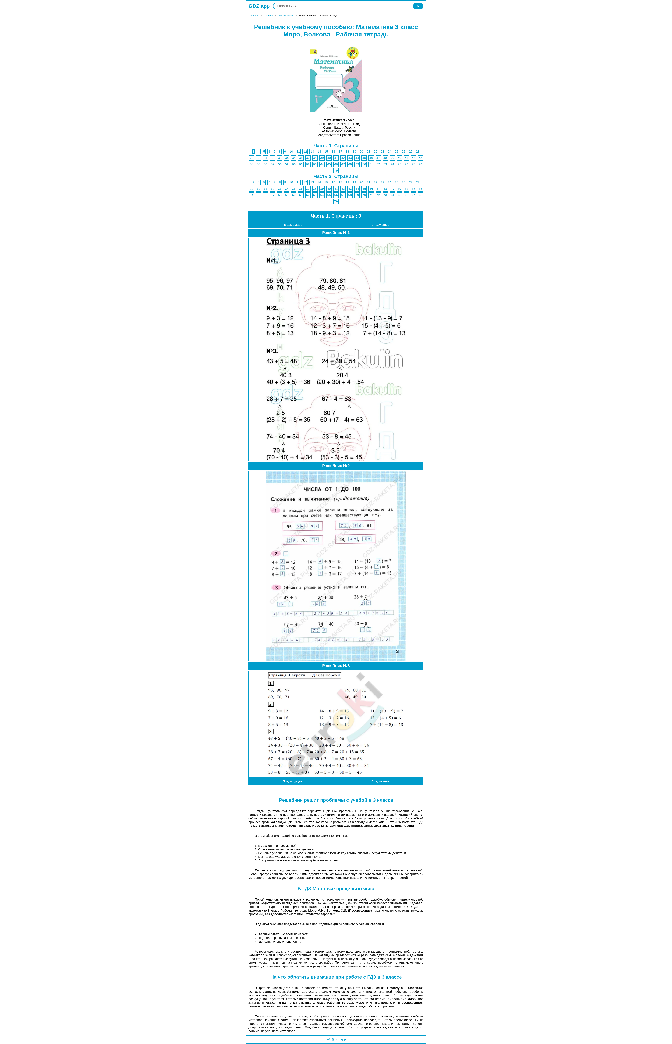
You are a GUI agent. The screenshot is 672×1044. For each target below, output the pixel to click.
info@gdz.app (336, 1039)
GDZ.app (259, 6)
